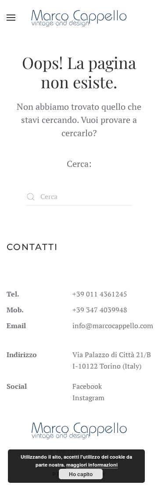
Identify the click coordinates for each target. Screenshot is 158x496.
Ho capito (81, 474)
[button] (11, 17)
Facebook (87, 386)
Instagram (88, 397)
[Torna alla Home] (79, 17)
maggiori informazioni (92, 464)
